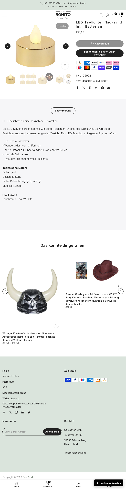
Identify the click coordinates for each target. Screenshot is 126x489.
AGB (4, 387)
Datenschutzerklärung (14, 392)
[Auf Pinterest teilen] (89, 87)
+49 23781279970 (52, 3)
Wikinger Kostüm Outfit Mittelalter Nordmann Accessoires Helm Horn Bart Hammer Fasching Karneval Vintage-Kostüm (28, 336)
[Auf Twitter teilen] (83, 87)
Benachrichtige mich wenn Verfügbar (99, 53)
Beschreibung (63, 110)
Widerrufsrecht (10, 398)
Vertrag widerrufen (111, 483)
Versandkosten (10, 376)
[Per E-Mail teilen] (108, 87)
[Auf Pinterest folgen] (28, 412)
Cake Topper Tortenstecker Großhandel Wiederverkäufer (24, 405)
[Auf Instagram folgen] (16, 412)
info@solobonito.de (76, 3)
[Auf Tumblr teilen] (96, 87)
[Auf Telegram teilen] (102, 87)
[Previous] (7, 46)
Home (5, 370)
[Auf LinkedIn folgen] (22, 412)
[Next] (66, 46)
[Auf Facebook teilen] (77, 87)
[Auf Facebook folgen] (3, 412)
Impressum (8, 381)
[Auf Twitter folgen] (10, 412)
